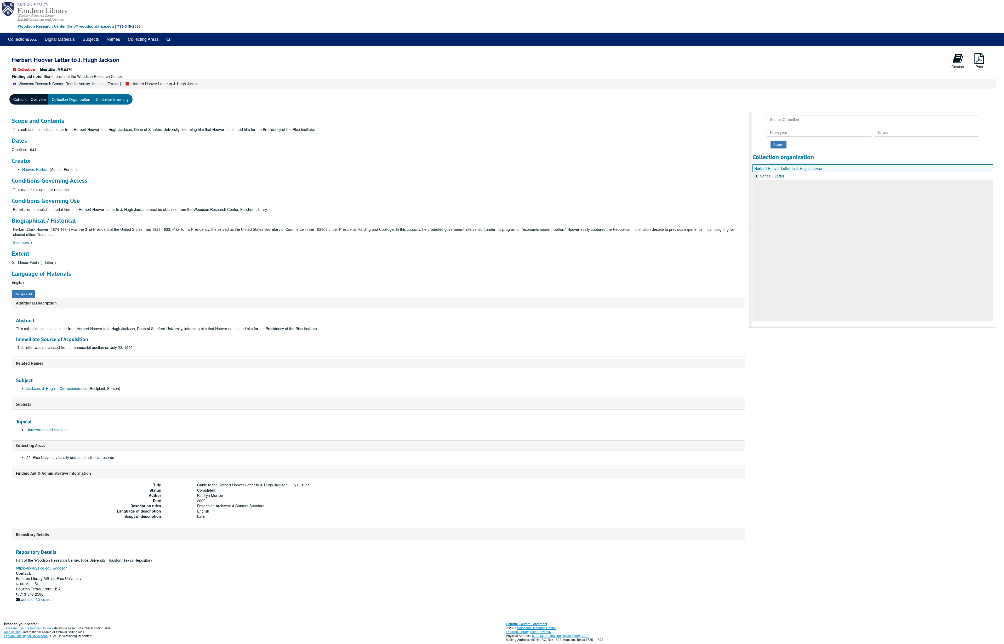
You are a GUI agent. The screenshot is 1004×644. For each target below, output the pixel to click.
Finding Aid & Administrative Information (53, 473)
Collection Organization (71, 99)
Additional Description (36, 303)
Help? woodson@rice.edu (91, 26)
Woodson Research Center (42, 26)
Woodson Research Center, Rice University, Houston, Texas (68, 83)
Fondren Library (517, 631)
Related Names (29, 363)
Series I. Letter (772, 176)
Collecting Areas (143, 39)
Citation (957, 66)
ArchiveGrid (12, 632)
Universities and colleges (46, 429)
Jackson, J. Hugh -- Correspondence (56, 388)
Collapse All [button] (23, 294)
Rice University (540, 631)
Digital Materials (60, 39)
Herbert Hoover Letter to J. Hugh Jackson (788, 168)
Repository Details (32, 534)
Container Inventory (112, 99)
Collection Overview (29, 99)
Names (113, 39)
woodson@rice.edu (37, 599)
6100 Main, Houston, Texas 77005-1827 (560, 635)
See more (21, 242)
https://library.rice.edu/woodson (41, 568)
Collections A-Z (22, 39)
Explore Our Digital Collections (26, 636)
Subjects (91, 39)
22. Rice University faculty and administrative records (70, 457)
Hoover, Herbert (35, 169)
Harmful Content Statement (526, 623)
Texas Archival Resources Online (27, 628)
